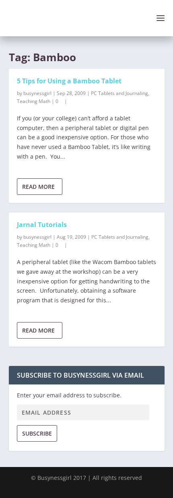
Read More (38, 186)
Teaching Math (33, 101)
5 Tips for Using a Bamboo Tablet (69, 80)
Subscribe (37, 433)
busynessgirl (37, 93)
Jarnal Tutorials (42, 224)
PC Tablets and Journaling (119, 93)
